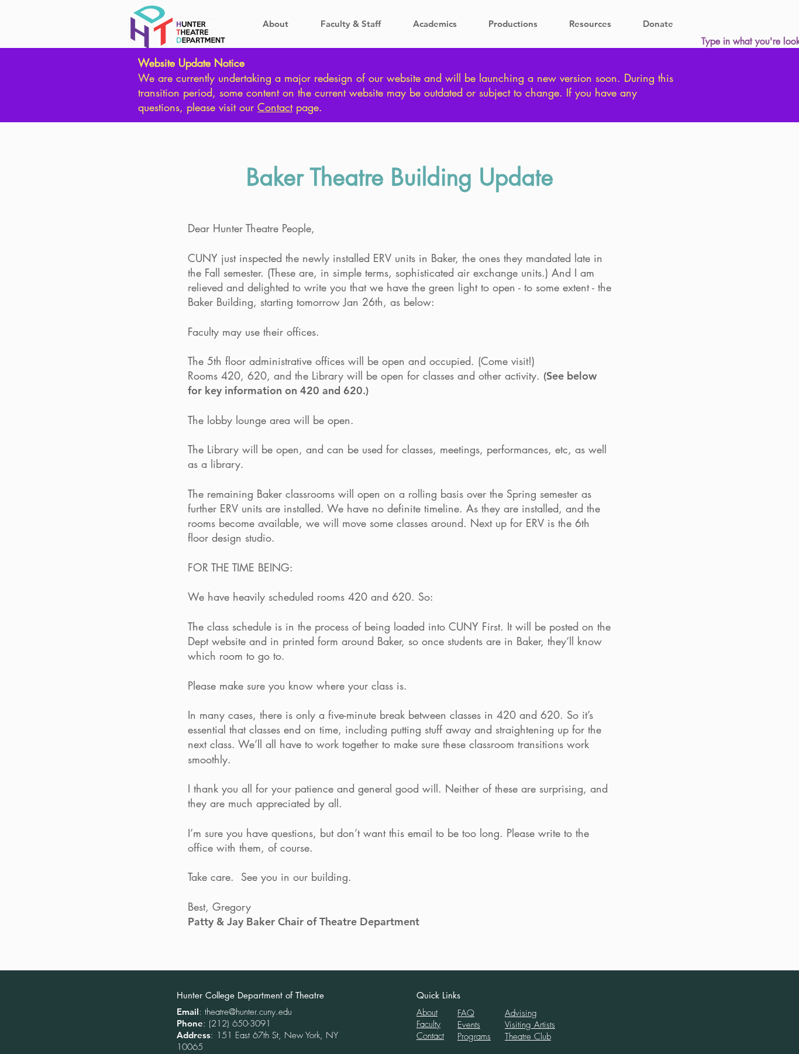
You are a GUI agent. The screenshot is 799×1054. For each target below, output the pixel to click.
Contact (274, 107)
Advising (521, 1013)
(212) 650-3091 (240, 1023)
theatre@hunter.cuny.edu (248, 1012)
